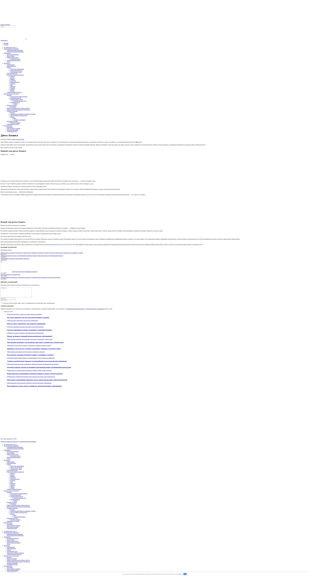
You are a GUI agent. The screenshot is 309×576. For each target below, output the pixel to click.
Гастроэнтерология (15, 98)
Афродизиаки (11, 64)
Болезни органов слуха (20, 101)
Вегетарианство (11, 66)
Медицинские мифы (12, 130)
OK (185, 574)
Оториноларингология (16, 99)
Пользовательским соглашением (95, 309)
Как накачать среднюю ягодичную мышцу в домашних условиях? (30, 355)
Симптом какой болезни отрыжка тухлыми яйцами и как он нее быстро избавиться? (37, 361)
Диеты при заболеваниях (17, 69)
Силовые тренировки (19, 120)
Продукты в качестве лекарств (15, 75)
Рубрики (8, 24)
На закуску (7, 63)
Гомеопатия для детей (13, 124)
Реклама (6, 43)
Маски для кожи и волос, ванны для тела (18, 108)
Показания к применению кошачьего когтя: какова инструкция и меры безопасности (37, 380)
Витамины (13, 106)
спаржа (91, 183)
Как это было (10, 56)
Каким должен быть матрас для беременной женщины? (48, 255)
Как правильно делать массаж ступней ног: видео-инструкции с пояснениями (34, 386)
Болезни (9, 95)
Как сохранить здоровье (13, 128)
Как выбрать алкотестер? (23, 258)
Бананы (12, 77)
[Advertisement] (154, 167)
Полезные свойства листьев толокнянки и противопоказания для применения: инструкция (39, 367)
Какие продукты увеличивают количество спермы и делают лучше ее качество (34, 373)
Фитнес (12, 117)
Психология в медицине (13, 60)
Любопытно (7, 53)
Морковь (12, 88)
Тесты (8, 62)
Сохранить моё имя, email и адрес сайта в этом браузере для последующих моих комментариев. (29, 303)
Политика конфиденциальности (9, 441)
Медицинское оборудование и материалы (18, 109)
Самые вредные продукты (14, 92)
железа (87, 194)
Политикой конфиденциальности (75, 309)
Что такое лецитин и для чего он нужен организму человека (28, 317)
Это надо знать (8, 125)
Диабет (15, 104)
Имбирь (12, 79)
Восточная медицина (13, 54)
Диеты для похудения (16, 70)
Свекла (12, 89)
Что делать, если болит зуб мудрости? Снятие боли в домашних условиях (63, 252)
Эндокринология (15, 102)
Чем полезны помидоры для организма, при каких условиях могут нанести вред (35, 342)
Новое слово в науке (12, 57)
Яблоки (12, 91)
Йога (15, 118)
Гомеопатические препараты (15, 50)
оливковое (100, 189)
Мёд (11, 85)
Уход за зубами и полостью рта (18, 115)
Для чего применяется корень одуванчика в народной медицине (29, 330)
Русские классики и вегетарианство (10, 274)
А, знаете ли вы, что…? (10, 47)
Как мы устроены (12, 105)
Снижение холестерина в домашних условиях (23, 114)
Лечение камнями (15, 122)
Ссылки (6, 44)
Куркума (12, 83)
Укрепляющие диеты (16, 72)
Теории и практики (12, 111)
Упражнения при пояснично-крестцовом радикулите (45, 277)
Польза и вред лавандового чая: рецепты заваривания (26, 324)
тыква (68, 183)
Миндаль (12, 86)
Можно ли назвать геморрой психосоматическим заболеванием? (29, 336)
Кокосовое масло (15, 82)
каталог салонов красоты (65, 244)
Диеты (9, 67)
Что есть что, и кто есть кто (11, 93)
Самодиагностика (12, 131)
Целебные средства (12, 121)
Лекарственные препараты (11, 48)
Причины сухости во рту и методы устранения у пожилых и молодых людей (33, 349)
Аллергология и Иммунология (18, 96)
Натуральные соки (12, 73)
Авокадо (12, 76)
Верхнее (3, 24)
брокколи (58, 183)
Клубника (13, 80)
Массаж (12, 112)
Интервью (10, 127)
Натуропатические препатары (15, 51)
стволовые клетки (15, 59)
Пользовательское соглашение (28, 441)
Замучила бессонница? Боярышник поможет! (24, 271)
